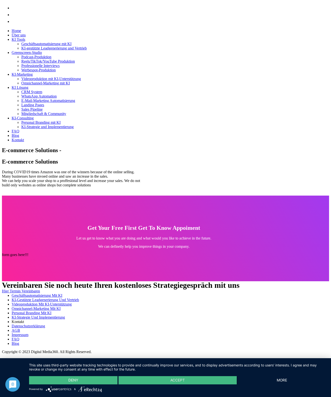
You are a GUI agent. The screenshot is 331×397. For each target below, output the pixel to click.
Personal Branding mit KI (41, 122)
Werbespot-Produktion (38, 70)
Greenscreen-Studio (27, 52)
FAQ (15, 131)
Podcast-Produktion (36, 57)
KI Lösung (20, 87)
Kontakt (18, 140)
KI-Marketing (22, 74)
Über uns (19, 35)
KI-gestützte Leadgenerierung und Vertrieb (54, 48)
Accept (177, 380)
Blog (15, 135)
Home (16, 31)
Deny (73, 380)
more (282, 380)
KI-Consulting (23, 118)
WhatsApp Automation (39, 96)
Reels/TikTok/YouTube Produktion (48, 61)
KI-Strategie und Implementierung (47, 127)
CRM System (31, 92)
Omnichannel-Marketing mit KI (45, 83)
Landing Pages (32, 105)
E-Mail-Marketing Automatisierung (48, 101)
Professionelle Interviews (40, 66)
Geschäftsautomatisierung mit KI (46, 44)
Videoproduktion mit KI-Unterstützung (51, 79)
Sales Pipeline (32, 109)
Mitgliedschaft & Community (43, 114)
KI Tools (18, 39)
